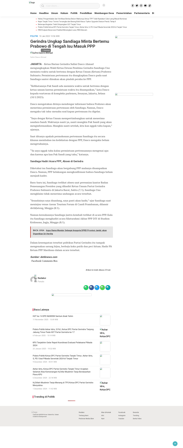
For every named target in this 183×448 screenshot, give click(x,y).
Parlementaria (142, 13)
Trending (136, 415)
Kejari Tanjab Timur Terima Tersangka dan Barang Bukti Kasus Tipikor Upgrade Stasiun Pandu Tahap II (77, 21)
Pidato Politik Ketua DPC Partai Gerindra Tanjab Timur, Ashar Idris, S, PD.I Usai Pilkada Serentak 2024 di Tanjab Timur (82, 27)
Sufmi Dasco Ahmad (38, 57)
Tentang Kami (83, 415)
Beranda (136, 412)
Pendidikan (86, 13)
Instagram (121, 415)
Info (102, 415)
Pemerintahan (124, 13)
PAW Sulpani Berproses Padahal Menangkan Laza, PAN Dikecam (62, 30)
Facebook (121, 412)
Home (33, 13)
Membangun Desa (104, 13)
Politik (74, 13)
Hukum (64, 13)
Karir (102, 419)
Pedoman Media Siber (86, 419)
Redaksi (42, 278)
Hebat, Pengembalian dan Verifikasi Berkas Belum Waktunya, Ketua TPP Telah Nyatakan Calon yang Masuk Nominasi (82, 19)
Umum (54, 13)
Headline (44, 13)
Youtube (121, 419)
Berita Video (137, 419)
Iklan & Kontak (106, 412)
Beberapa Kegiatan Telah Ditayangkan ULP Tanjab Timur (59, 24)
